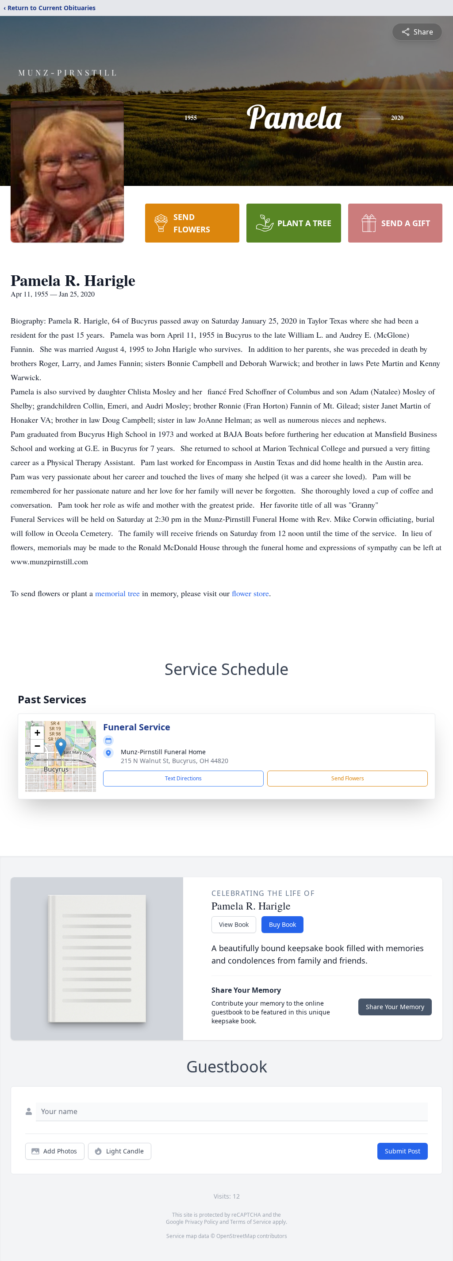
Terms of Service (250, 1222)
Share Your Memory (395, 1007)
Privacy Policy (201, 1222)
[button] (60, 747)
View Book (234, 924)
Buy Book (282, 924)
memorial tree (117, 593)
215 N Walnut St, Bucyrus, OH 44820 (174, 760)
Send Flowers (347, 778)
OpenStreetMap (236, 1236)
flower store (250, 593)
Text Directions (183, 778)
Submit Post (402, 1151)
